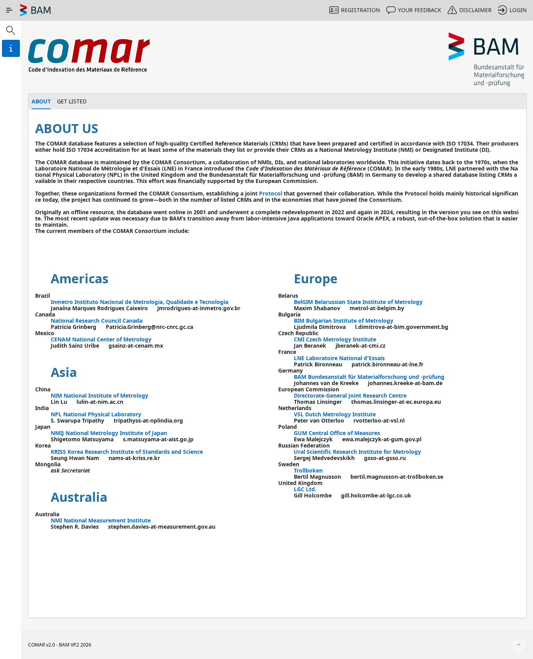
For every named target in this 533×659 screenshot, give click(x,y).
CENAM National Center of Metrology (101, 339)
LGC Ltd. (305, 489)
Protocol (270, 193)
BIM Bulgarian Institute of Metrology (343, 320)
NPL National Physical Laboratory (96, 414)
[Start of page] (519, 645)
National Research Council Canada (96, 320)
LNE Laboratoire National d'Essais (339, 358)
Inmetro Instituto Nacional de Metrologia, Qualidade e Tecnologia (139, 302)
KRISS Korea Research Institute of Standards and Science (127, 451)
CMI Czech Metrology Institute (335, 339)
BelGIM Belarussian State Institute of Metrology (358, 302)
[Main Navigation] (9, 10)
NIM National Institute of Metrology (99, 395)
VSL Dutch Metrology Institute (335, 414)
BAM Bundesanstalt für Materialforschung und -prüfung (369, 376)
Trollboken (308, 470)
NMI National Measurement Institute (101, 520)
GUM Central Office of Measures (337, 433)
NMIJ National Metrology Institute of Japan (109, 433)
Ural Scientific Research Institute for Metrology (357, 451)
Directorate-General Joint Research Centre (350, 395)
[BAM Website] (487, 60)
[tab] (41, 101)
